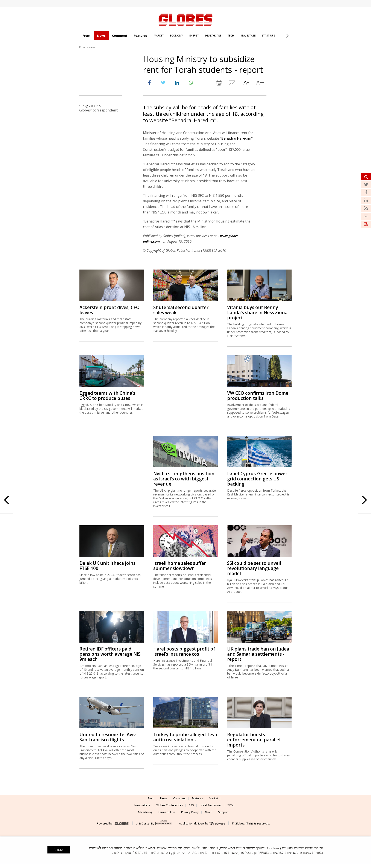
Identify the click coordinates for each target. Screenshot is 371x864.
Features (140, 36)
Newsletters (142, 805)
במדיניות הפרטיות (284, 852)
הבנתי (58, 849)
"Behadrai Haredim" (236, 138)
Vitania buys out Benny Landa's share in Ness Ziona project (257, 312)
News (101, 36)
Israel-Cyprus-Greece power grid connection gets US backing (257, 479)
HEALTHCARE (213, 35)
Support (223, 812)
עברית (230, 805)
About (208, 812)
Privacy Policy (190, 812)
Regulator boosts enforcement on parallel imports (253, 739)
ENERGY (194, 35)
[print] (218, 83)
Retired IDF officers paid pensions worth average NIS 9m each (109, 654)
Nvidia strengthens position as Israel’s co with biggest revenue (183, 479)
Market (213, 798)
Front (86, 36)
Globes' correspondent (98, 110)
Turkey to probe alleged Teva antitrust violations (185, 737)
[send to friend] (232, 83)
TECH (231, 35)
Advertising (145, 812)
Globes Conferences (169, 805)
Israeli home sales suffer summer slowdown (179, 565)
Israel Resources (211, 805)
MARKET (159, 35)
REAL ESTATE (247, 35)
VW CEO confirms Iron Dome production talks (257, 395)
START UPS (268, 35)
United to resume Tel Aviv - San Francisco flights (108, 737)
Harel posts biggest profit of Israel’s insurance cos (184, 651)
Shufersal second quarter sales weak (180, 309)
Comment (119, 36)
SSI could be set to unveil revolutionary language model (254, 568)
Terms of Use (166, 812)
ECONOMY (176, 35)
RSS (191, 805)
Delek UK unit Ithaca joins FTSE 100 (107, 565)
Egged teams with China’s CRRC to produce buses (107, 395)
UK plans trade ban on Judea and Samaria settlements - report (258, 654)
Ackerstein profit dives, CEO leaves (109, 309)
